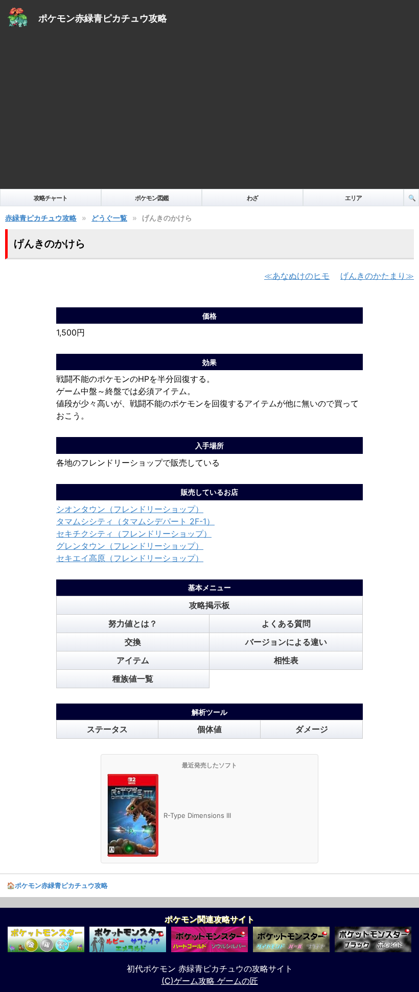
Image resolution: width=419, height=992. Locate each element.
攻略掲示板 (209, 605)
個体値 (209, 729)
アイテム (133, 660)
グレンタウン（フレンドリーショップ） (129, 546)
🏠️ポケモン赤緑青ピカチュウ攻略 (57, 885)
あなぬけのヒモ (301, 276)
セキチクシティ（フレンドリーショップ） (134, 533)
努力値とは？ (132, 623)
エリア (353, 198)
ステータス (107, 729)
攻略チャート (50, 198)
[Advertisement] (209, 112)
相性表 (286, 660)
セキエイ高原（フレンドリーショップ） (129, 558)
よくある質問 (286, 623)
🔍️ (411, 198)
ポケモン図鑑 (152, 198)
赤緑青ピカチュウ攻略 (41, 217)
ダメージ (311, 729)
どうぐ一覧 (109, 217)
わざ (252, 198)
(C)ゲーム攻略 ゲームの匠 (209, 981)
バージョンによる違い (286, 642)
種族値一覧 (132, 678)
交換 (133, 642)
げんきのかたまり (373, 276)
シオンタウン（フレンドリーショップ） (129, 509)
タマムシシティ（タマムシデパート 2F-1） (135, 521)
